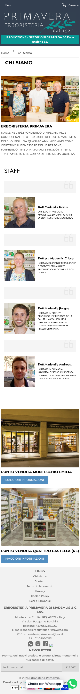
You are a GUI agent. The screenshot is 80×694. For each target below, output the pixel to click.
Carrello (73, 5)
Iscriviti (70, 667)
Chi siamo (40, 576)
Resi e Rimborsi (40, 600)
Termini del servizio (40, 586)
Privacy (40, 591)
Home (5, 52)
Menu (9, 5)
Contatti (40, 581)
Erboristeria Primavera (44, 678)
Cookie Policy (40, 596)
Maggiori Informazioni (24, 558)
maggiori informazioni (24, 480)
